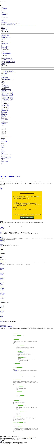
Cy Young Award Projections (4, 43)
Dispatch (9, 24)
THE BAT (2, 29)
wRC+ (4, 154)
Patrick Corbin (1, 278)
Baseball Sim (3, 138)
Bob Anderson (20, 396)
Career (11, 58)
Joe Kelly (1, 317)
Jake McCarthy (2, 233)
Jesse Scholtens (2, 321)
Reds (6, 99)
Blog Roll (2, 15)
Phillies (2, 99)
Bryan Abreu (1, 312)
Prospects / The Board (4, 148)
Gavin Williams (2, 298)
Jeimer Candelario (2, 223)
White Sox (7, 95)
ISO (5, 154)
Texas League (12, 71)
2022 (10, 58)
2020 (10, 89)
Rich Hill (1, 283)
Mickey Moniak (2, 228)
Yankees (3, 95)
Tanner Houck (1, 263)
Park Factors (2, 145)
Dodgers (11, 97)
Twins (6, 94)
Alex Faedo (1, 275)
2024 (7, 58)
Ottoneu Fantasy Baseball (4, 13)
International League (5, 70)
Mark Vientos (1, 245)
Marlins (2, 97)
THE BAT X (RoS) (8, 37)
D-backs (11, 96)
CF (9, 100)
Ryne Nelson (1, 284)
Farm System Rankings (4, 123)
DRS (5, 157)
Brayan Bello (1, 269)
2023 (8, 58)
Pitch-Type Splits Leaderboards (5, 63)
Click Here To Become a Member (27, 217)
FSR (6, 157)
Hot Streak (2, 139)
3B (7, 100)
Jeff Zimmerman (21, 352)
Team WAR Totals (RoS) (4, 91)
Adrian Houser (1, 273)
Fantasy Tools (3, 151)
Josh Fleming (1, 289)
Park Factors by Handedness (4, 161)
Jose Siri (1, 189)
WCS (10, 79)
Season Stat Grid (3, 64)
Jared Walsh (1, 244)
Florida (6, 73)
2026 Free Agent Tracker (4, 118)
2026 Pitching (6, 77)
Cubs (4, 109)
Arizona (4, 73)
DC (4, 93)
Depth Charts (3, 28)
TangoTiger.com (2, 441)
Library (2, 144)
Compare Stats (13, 61)
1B (4, 100)
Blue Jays (3, 92)
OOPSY (2, 30)
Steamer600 (2, 32)
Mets (2, 109)
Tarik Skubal (1, 264)
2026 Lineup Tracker (3, 116)
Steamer (2, 27)
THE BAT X (5, 29)
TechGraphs (14, 23)
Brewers (6, 96)
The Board (2, 121)
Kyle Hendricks (2, 288)
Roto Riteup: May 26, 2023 (3, 325)
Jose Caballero (1, 232)
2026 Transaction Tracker (4, 114)
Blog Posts (6, 14)
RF (10, 100)
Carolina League (9, 72)
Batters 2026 (2, 85)
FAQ (4, 14)
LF (8, 100)
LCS (7, 79)
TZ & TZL (8, 157)
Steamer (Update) (7, 35)
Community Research (4, 22)
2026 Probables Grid (3, 115)
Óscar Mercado (2, 246)
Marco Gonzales (2, 294)
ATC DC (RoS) (3, 36)
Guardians (7, 92)
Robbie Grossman (2, 227)
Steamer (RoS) (3, 35)
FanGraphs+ (18, 23)
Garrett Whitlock (2, 268)
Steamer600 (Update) (7, 32)
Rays (2, 105)
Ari (19, 406)
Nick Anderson (2, 311)
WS (5, 79)
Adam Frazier (1, 237)
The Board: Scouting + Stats (4, 122)
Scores (2, 149)
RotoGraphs (2, 20)
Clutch (9, 158)
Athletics (8, 105)
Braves (2, 96)
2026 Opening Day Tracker (4, 119)
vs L (3, 86)
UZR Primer (2, 157)
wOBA (2, 154)
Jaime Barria (1, 274)
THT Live (6, 24)
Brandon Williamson (2, 293)
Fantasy (11, 24)
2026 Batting (2, 77)
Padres (10, 98)
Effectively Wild (6, 17)
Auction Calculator (3, 12)
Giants (7, 109)
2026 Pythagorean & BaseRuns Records (6, 53)
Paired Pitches (3, 140)
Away (8, 86)
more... (10, 154)
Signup (2, 14)
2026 (4, 58)
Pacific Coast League (10, 70)
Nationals (3, 98)
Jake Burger (1, 188)
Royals (6, 93)
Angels (10, 92)
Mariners (11, 94)
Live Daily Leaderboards (4, 47)
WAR (2, 158)
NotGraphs (11, 23)
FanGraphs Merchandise (4, 8)
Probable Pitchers (8, 46)
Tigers (4, 105)
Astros (10, 93)
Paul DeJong (1, 221)
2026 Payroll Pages (3, 113)
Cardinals (7, 97)
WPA (7, 158)
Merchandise (2, 147)
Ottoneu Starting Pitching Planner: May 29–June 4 (6, 326)
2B (5, 100)
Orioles (2, 93)
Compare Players (9, 61)
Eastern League (4, 71)
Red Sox (3, 94)
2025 (5, 58)
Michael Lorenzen (2, 279)
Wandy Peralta (1, 307)
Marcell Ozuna (1, 226)
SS (6, 100)
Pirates (6, 98)
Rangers (11, 95)
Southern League (9, 71)
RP (4, 101)
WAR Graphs (3, 82)
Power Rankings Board (4, 141)
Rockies (11, 99)
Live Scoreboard (3, 46)
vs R (5, 86)
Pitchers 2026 (6, 85)
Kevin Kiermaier (2, 241)
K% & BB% (8, 154)
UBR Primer (4, 158)
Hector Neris (1, 316)
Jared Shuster (1, 295)
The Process (13, 327)
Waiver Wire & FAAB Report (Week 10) (10, 176)
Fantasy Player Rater (3, 11)
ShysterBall (14, 24)
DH (11, 100)
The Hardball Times (7, 23)
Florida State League (13, 72)
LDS (9, 79)
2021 (9, 89)
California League (4, 72)
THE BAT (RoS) (3, 37)
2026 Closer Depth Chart (4, 112)
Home (6, 86)
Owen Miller (1, 238)
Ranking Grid (5, 61)
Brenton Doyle (1, 240)
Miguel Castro (1, 306)
